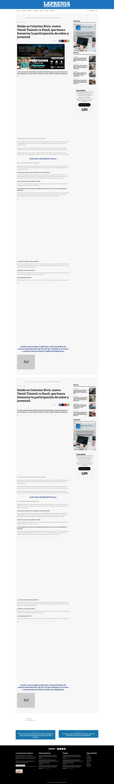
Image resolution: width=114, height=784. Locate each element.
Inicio (26, 17)
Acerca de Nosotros (20, 765)
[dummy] (43, 362)
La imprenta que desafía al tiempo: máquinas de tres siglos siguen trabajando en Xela (80, 59)
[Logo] (51, 749)
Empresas (40, 758)
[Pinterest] (65, 41)
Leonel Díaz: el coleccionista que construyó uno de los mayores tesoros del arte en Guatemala (80, 67)
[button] (96, 10)
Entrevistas (30, 17)
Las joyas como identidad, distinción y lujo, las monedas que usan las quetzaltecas (78, 734)
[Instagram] (90, 11)
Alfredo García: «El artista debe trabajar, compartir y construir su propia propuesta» (80, 74)
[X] (62, 41)
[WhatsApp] (68, 41)
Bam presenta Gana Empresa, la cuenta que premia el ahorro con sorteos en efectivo (48, 766)
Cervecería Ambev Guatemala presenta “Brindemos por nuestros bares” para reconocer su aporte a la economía (49, 761)
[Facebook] (87, 11)
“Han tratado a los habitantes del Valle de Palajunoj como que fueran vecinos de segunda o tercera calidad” (35, 735)
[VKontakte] (92, 11)
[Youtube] (94, 11)
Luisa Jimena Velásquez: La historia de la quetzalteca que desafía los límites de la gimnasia (80, 82)
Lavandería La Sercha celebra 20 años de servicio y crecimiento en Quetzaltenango (48, 756)
